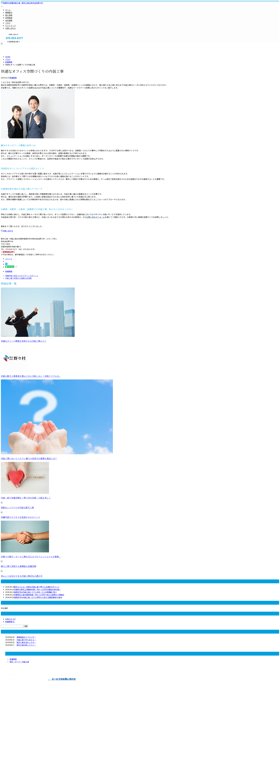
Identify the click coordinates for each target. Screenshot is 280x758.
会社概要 (8, 20)
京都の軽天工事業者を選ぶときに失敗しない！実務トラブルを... (31, 376)
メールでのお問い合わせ (63, 678)
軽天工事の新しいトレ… (26, 645)
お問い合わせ (10, 28)
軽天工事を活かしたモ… (26, 642)
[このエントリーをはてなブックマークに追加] (6, 264)
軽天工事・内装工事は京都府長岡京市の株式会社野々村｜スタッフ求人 (29, 750)
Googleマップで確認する (11, 725)
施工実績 (8, 15)
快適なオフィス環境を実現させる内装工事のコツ (23, 341)
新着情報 (13, 77)
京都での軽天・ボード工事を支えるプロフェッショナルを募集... (30, 557)
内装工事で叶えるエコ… (26, 639)
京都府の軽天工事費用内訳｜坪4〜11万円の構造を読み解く (37, 589)
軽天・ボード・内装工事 (19, 661)
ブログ (7, 23)
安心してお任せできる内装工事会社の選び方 (21, 576)
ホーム (7, 10)
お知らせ (10, 619)
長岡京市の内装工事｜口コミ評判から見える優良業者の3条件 (38, 597)
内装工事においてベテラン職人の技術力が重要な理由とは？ (29, 458)
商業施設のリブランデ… (26, 637)
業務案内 (8, 12)
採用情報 (8, 17)
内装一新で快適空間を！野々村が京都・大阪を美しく (26, 498)
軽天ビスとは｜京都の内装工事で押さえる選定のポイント (37, 586)
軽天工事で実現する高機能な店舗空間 (18, 566)
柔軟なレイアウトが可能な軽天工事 (17, 508)
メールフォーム (8, 44)
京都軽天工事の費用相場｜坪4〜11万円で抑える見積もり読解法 (39, 594)
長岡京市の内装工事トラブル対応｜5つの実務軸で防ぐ (35, 592)
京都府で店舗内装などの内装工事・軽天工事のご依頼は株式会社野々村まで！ (133, 683)
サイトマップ (10, 25)
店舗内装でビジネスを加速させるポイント (20, 517)
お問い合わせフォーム (95, 217)
